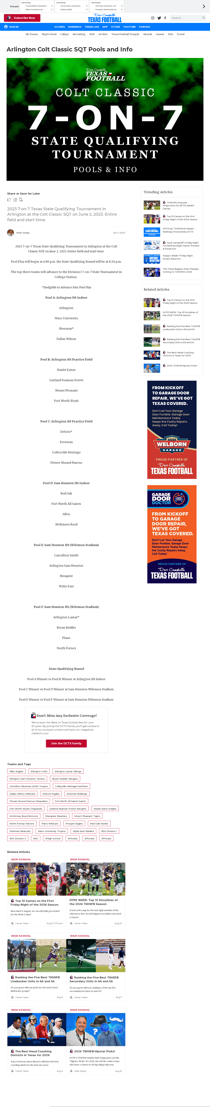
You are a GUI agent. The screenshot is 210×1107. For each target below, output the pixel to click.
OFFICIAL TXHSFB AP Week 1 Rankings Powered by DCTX (178, 230)
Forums (144, 26)
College (64, 34)
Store (115, 26)
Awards (147, 34)
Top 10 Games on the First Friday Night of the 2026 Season (180, 218)
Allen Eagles (16, 771)
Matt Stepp (23, 232)
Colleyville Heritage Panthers (71, 786)
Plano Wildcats (50, 823)
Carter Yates (22, 923)
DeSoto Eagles (51, 793)
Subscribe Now (24, 17)
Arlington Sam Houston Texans (27, 778)
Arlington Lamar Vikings (68, 771)
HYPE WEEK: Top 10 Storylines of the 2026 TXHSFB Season (180, 314)
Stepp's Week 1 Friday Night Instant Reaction (178, 257)
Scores (59, 26)
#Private (72, 838)
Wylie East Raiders (83, 831)
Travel (180, 34)
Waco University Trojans (52, 831)
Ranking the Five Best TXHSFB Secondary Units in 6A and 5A (181, 341)
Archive (103, 34)
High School (49, 34)
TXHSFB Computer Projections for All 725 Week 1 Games (178, 205)
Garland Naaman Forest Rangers (67, 808)
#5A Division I (109, 831)
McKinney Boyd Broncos (24, 816)
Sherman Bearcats (20, 831)
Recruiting (79, 34)
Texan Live (92, 26)
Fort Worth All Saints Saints (70, 801)
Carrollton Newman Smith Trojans (29, 786)
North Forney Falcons (22, 823)
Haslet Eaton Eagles (105, 808)
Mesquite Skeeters (56, 816)
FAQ (170, 34)
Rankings (74, 26)
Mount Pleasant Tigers (87, 816)
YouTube (129, 26)
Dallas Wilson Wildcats (22, 793)
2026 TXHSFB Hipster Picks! (94, 1051)
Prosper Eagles (74, 823)
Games (160, 34)
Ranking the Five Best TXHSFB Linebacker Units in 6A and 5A (181, 328)
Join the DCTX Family (66, 743)
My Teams (32, 34)
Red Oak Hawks (99, 823)
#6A (35, 838)
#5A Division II (18, 838)
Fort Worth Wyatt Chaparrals (26, 808)
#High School (53, 838)
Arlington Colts (39, 771)
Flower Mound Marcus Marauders (29, 801)
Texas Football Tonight (125, 34)
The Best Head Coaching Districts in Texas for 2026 (178, 354)
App (105, 26)
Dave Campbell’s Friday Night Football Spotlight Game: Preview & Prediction (181, 246)
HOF (92, 34)
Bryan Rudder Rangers (65, 778)
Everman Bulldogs (77, 793)
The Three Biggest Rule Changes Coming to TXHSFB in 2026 (181, 270)
